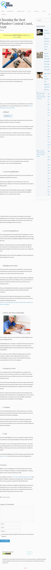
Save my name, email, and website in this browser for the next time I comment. (17, 535)
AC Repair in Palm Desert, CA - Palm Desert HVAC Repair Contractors (49, 120)
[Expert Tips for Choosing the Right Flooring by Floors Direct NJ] (40, 55)
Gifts (43, 11)
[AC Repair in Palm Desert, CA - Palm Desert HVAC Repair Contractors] (41, 95)
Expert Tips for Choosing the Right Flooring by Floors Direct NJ (47, 61)
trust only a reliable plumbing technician (21, 477)
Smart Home (20, 11)
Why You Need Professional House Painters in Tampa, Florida (49, 172)
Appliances (10, 11)
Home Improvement (5, 497)
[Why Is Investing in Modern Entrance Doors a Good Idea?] (40, 32)
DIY (29, 11)
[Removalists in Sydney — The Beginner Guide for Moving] (40, 75)
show (10, 115)
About (3, 11)
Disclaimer (29, 553)
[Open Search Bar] (49, 14)
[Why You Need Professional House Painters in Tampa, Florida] (41, 153)
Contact (3, 14)
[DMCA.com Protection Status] (6, 554)
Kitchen (36, 11)
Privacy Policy (30, 551)
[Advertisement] (17, 93)
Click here (4, 456)
